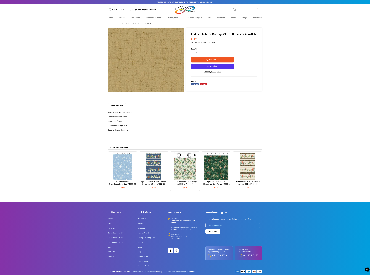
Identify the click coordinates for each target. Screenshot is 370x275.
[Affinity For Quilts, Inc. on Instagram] (176, 250)
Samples (111, 252)
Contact (221, 18)
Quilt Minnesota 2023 (116, 238)
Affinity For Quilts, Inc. (121, 272)
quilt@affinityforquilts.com (145, 9)
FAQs (244, 18)
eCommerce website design (176, 272)
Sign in (245, 9)
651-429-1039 (118, 9)
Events (140, 223)
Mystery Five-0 (173, 18)
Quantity (194, 49)
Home (110, 18)
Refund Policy (143, 261)
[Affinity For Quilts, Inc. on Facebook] (170, 250)
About (233, 18)
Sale (209, 18)
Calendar (135, 18)
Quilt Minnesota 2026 (116, 242)
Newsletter (257, 18)
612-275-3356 (250, 255)
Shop (121, 18)
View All (111, 256)
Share (193, 81)
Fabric (110, 219)
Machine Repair (195, 18)
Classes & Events (153, 18)
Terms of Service (144, 266)
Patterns (111, 228)
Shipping (194, 42)
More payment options (212, 72)
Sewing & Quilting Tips (146, 238)
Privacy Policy (143, 256)
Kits (109, 223)
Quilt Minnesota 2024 (116, 233)
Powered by (151, 272)
